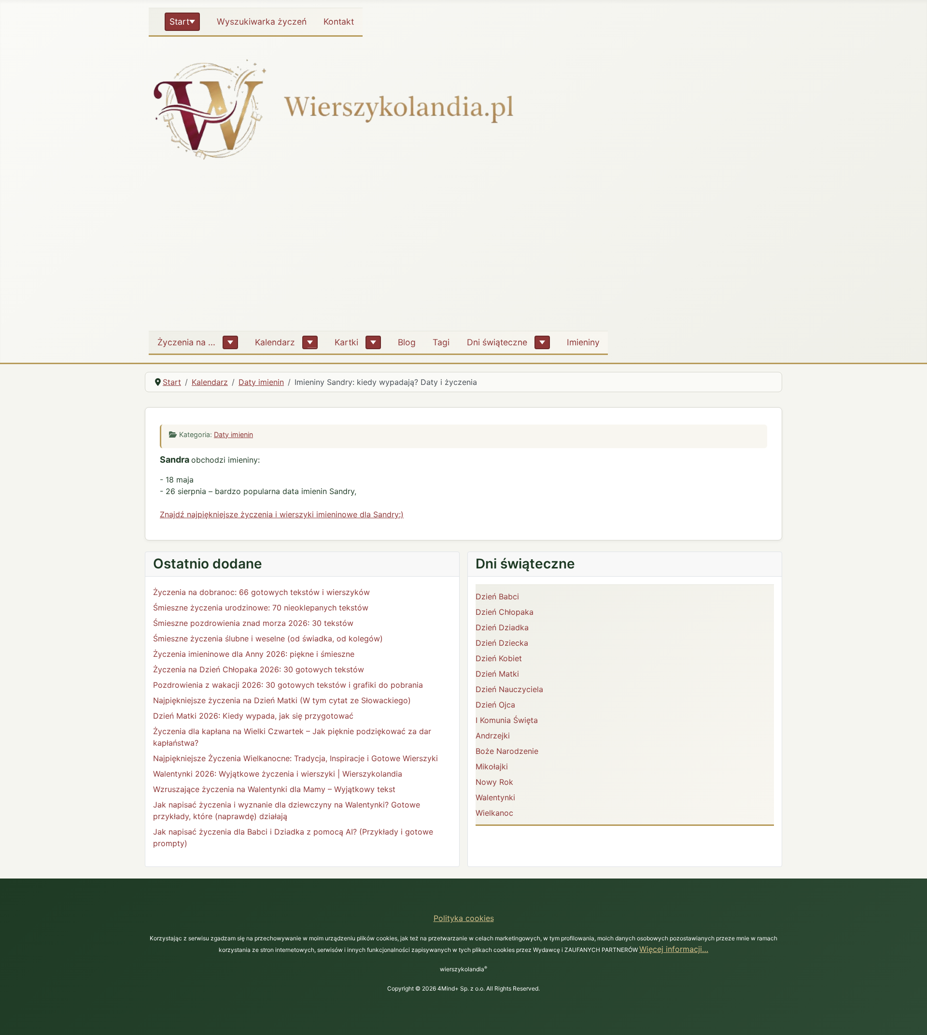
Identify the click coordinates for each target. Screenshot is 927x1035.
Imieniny (583, 342)
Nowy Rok (494, 782)
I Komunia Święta (507, 720)
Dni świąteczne (497, 342)
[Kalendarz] (310, 342)
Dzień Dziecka (502, 643)
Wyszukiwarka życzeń (262, 21)
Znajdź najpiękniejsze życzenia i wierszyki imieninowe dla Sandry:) (282, 514)
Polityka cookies (464, 918)
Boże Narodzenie (507, 751)
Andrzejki (493, 735)
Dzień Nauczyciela (509, 689)
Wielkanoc (494, 813)
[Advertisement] (463, 250)
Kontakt (338, 21)
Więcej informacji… (673, 949)
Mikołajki (492, 766)
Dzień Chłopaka (505, 612)
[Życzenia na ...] (230, 342)
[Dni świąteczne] (542, 342)
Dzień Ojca (495, 704)
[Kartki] (373, 342)
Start (179, 21)
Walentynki (495, 797)
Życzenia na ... (186, 342)
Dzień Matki (497, 674)
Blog (407, 342)
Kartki (346, 342)
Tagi (441, 342)
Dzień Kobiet (499, 658)
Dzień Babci (497, 596)
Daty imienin (233, 434)
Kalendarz (275, 342)
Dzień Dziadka (502, 627)
